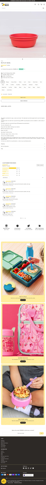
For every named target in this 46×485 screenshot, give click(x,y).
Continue (23, 248)
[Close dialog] (32, 230)
